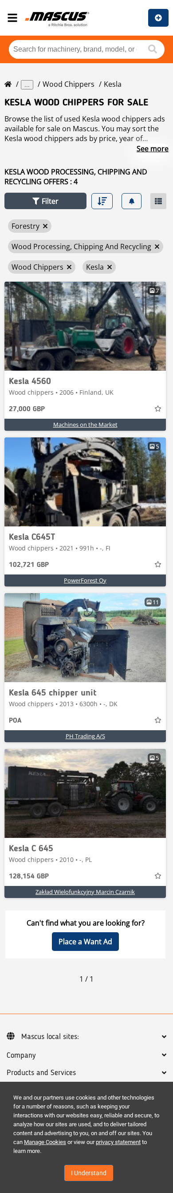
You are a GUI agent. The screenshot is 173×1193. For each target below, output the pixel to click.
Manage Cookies (45, 1142)
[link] (85, 326)
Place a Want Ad (85, 941)
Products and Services (41, 1073)
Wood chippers (68, 84)
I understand (88, 1173)
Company (21, 1055)
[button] (45, 201)
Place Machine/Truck (158, 18)
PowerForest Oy (85, 580)
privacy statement (118, 1142)
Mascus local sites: (50, 1037)
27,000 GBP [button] (27, 409)
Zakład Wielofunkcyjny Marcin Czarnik (85, 892)
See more (153, 149)
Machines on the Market (85, 425)
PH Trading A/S (85, 736)
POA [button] (15, 720)
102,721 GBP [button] (29, 565)
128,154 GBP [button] (29, 876)
